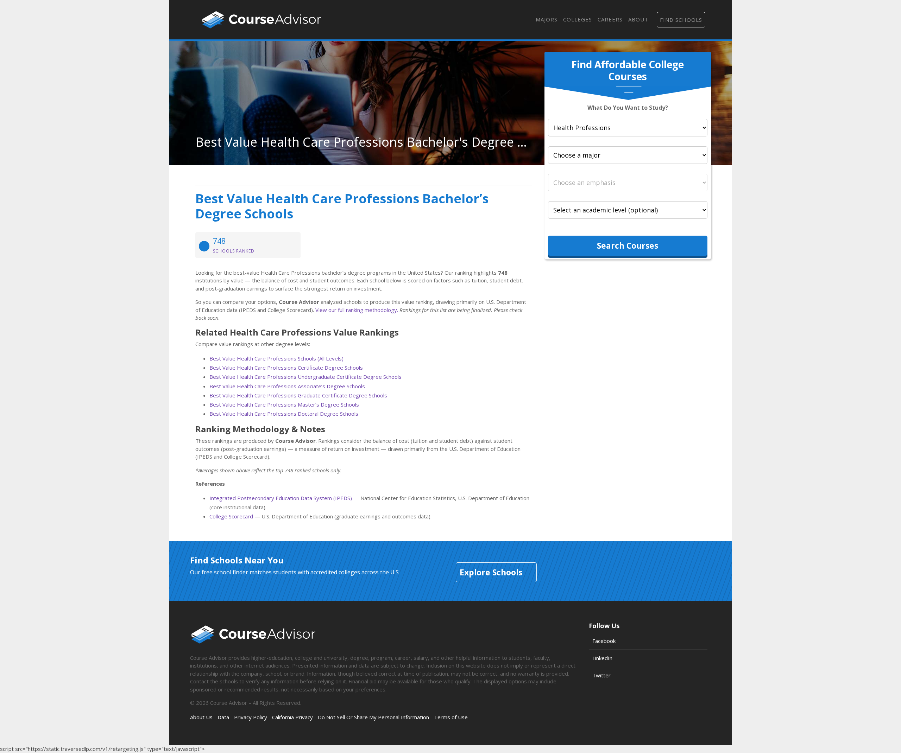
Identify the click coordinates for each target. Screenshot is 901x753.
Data (223, 717)
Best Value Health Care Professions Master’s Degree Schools (284, 404)
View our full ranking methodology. (356, 309)
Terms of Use (451, 717)
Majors (546, 19)
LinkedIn (602, 658)
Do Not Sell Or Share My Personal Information (373, 717)
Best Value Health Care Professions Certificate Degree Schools (286, 367)
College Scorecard (231, 516)
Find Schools (681, 19)
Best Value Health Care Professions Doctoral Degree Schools (283, 413)
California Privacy (292, 717)
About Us (201, 717)
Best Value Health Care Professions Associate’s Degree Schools (287, 386)
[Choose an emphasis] (627, 182)
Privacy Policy (250, 717)
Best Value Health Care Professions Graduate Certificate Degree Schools (298, 395)
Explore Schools (491, 572)
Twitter (601, 675)
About (638, 19)
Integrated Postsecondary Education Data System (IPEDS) (280, 498)
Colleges (577, 19)
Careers (610, 19)
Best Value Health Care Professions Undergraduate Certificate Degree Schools (305, 376)
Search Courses (627, 245)
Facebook (604, 640)
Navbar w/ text (261, 19)
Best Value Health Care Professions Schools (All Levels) (276, 358)
